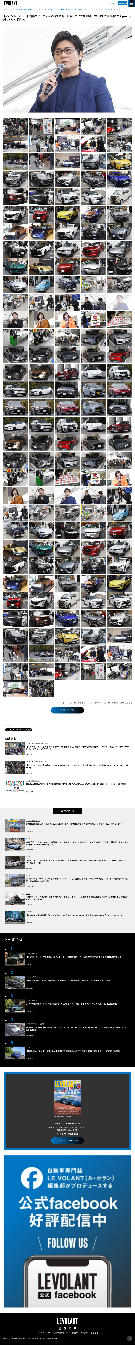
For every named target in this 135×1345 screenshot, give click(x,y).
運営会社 (94, 1332)
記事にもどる (67, 710)
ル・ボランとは (43, 1332)
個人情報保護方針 (60, 1332)
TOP (4, 9)
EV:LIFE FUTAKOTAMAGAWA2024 (19, 9)
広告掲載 (84, 1332)
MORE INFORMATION (67, 1140)
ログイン (112, 3)
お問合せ (74, 1332)
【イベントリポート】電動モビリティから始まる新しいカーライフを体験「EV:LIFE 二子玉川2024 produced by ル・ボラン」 (75, 9)
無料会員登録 (123, 3)
